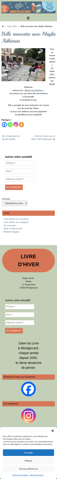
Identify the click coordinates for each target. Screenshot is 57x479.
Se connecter (10, 225)
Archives (6, 199)
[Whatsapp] (10, 124)
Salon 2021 (12, 26)
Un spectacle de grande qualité (11, 137)
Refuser (28, 460)
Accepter (28, 452)
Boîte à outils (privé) (13, 228)
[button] (52, 430)
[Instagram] (15, 124)
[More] (21, 124)
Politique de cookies (20, 475)
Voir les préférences (28, 469)
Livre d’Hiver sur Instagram (16, 222)
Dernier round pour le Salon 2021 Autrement (43, 137)
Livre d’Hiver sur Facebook (16, 219)
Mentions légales (36, 475)
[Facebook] (4, 124)
